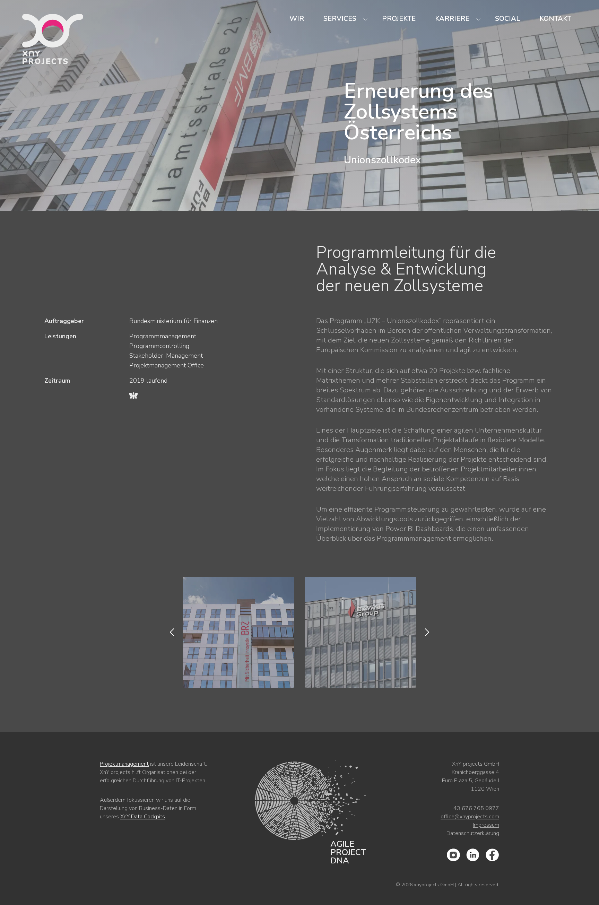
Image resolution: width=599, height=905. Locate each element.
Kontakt (555, 18)
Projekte (399, 18)
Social (507, 18)
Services (339, 18)
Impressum (486, 825)
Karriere (452, 18)
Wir (296, 18)
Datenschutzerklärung (472, 833)
